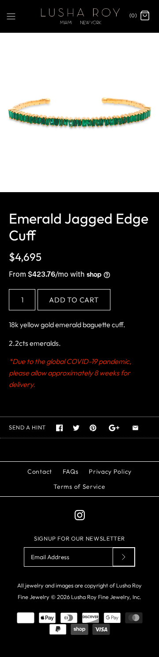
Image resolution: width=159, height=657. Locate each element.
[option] (79, 112)
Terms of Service (79, 487)
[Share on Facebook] (59, 428)
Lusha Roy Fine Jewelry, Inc (105, 596)
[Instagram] (80, 515)
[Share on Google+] (114, 428)
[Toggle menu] (11, 15)
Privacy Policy (110, 471)
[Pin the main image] (93, 428)
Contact (39, 471)
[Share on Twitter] (76, 428)
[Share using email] (135, 428)
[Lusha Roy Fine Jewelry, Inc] (79, 16)
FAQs (71, 471)
